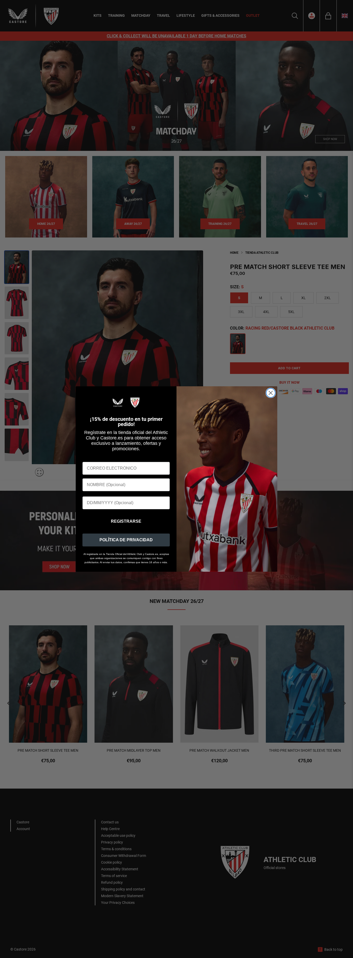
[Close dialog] (270, 392)
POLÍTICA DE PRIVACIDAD (126, 540)
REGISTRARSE (126, 521)
